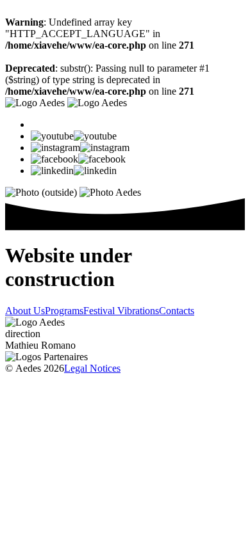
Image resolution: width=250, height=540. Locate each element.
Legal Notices (92, 368)
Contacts (176, 310)
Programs (64, 310)
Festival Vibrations (121, 310)
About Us (25, 310)
